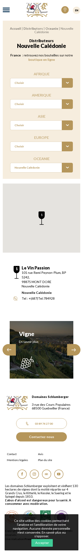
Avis (40, 454)
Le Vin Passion (36, 267)
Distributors (33, 28)
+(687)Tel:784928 (42, 298)
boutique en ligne (41, 59)
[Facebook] (22, 474)
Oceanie (51, 28)
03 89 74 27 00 (44, 423)
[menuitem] (41, 83)
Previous (9, 350)
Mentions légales (17, 460)
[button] (42, 218)
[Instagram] (34, 474)
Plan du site (45, 460)
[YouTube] (58, 474)
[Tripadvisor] (46, 474)
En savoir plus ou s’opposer (50, 534)
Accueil (15, 28)
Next (73, 350)
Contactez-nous (41, 437)
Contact (12, 454)
